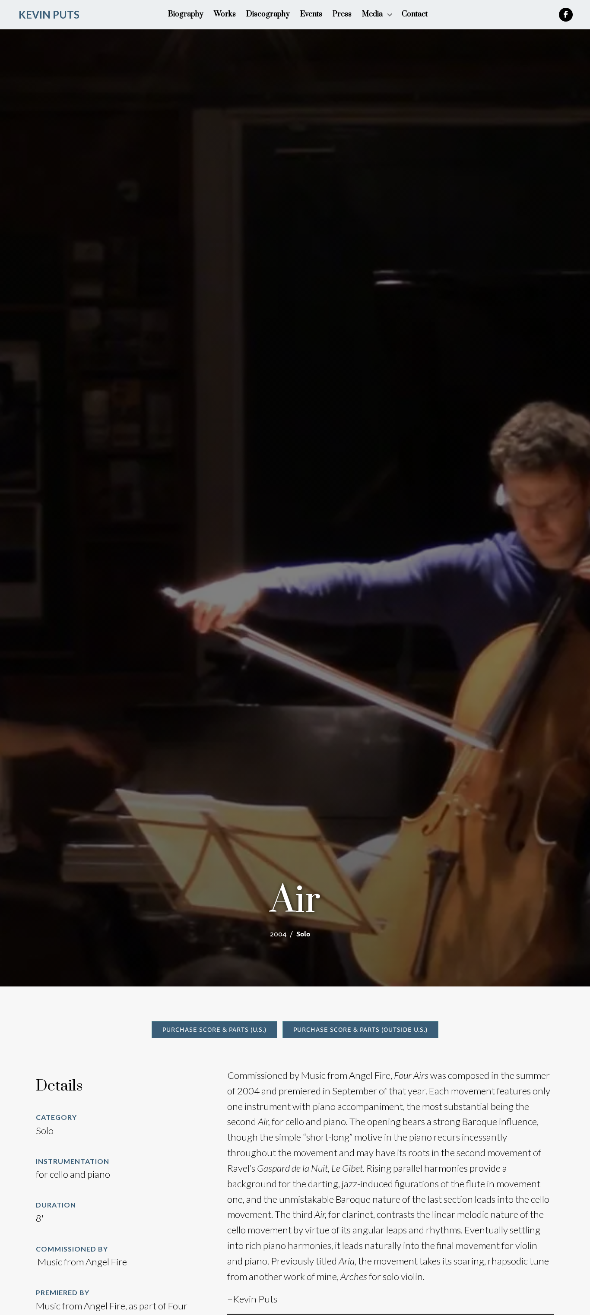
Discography (268, 14)
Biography (185, 14)
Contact (415, 14)
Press (342, 14)
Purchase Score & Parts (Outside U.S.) (360, 1029)
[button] (377, 14)
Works (225, 14)
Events (311, 14)
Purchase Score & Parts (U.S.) (214, 1029)
